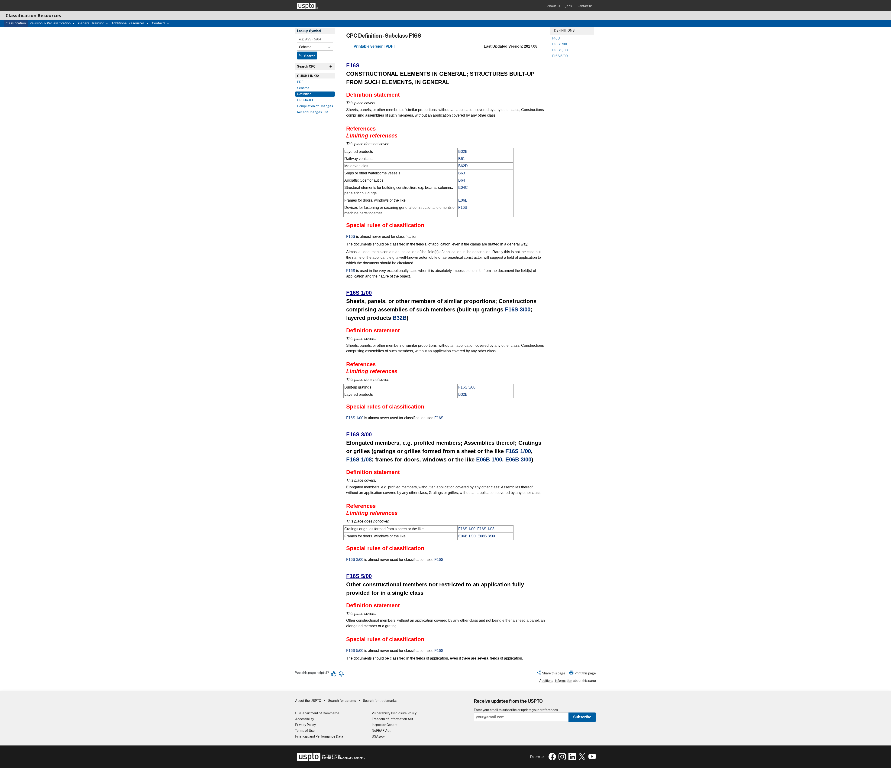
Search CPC (306, 66)
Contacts (159, 23)
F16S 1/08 (359, 459)
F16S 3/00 (517, 309)
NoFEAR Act (381, 730)
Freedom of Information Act (392, 719)
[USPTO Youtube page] (591, 759)
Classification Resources (33, 15)
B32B (463, 152)
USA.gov (378, 736)
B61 (461, 159)
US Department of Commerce (317, 713)
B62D (463, 166)
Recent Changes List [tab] (312, 112)
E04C (463, 188)
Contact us (585, 6)
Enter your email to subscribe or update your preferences (516, 710)
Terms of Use (305, 730)
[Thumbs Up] (334, 674)
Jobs (569, 6)
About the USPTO (308, 701)
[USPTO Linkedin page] (572, 759)
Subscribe (582, 717)
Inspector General (385, 725)
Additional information (555, 681)
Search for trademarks (380, 701)
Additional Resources (128, 23)
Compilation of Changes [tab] (315, 106)
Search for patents (342, 701)
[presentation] (315, 75)
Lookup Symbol (309, 31)
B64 (461, 180)
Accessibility (304, 719)
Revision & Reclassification (51, 23)
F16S (352, 65)
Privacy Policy (305, 725)
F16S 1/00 (359, 293)
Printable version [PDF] (374, 46)
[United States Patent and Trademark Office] (307, 6)
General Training (91, 23)
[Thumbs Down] (341, 674)
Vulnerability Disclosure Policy (394, 713)
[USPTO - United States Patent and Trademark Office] (330, 760)
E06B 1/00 (489, 459)
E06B (463, 200)
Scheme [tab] (303, 88)
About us (553, 6)
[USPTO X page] (582, 759)
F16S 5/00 (359, 576)
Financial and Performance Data (319, 736)
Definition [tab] (304, 94)
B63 (461, 173)
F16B (462, 207)
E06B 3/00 (518, 459)
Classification (16, 23)
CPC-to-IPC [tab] (305, 100)
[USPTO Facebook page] (552, 759)
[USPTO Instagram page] (562, 759)
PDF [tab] (300, 82)
